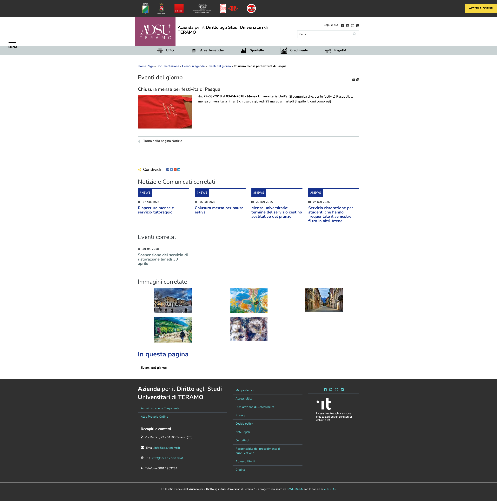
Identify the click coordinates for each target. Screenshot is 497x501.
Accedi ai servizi (481, 8)
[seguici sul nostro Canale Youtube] (347, 25)
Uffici (170, 50)
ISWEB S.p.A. (295, 489)
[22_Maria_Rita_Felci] (173, 331)
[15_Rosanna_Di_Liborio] (249, 303)
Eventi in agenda (193, 66)
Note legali (242, 432)
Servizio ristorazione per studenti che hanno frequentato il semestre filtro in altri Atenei (330, 214)
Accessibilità (243, 398)
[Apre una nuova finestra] (167, 169)
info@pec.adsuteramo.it (167, 458)
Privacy (240, 415)
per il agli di (223, 29)
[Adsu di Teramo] (173, 300)
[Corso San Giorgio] (324, 300)
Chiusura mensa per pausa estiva (219, 210)
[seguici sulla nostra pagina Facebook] (325, 389)
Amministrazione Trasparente (160, 408)
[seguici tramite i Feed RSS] (342, 389)
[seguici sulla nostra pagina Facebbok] (342, 25)
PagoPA (340, 50)
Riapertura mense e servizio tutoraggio (156, 210)
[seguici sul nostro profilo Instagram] (352, 25)
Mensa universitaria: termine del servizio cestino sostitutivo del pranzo (276, 212)
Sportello (257, 50)
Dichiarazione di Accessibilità (254, 407)
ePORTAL (330, 489)
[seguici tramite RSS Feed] (357, 25)
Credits (240, 470)
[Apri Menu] (12, 43)
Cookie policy (244, 424)
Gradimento (299, 50)
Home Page (146, 66)
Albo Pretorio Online (154, 417)
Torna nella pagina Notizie (162, 141)
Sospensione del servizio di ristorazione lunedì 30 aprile (163, 259)
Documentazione (167, 66)
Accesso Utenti (245, 461)
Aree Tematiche (212, 50)
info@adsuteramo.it (167, 448)
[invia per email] (354, 79)
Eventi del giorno (219, 66)
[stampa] (357, 79)
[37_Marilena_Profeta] (249, 329)
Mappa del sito (245, 390)
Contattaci (242, 440)
